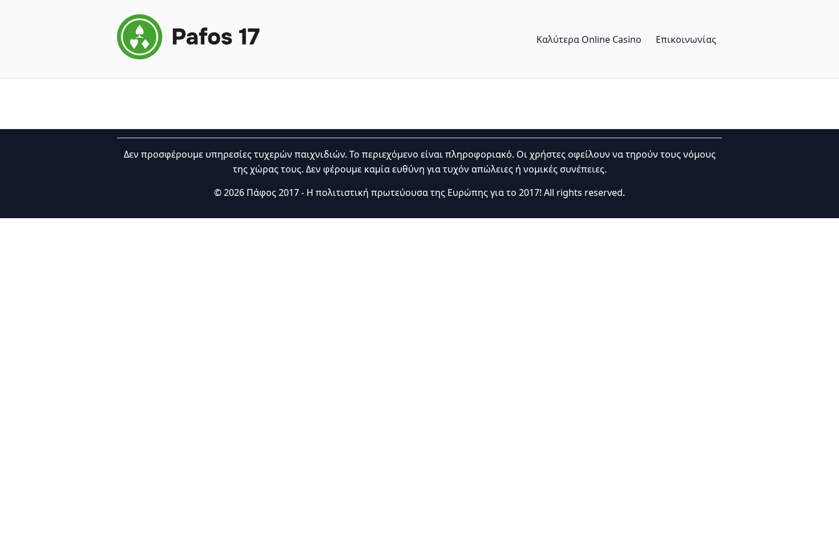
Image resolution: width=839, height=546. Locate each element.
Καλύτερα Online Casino (589, 39)
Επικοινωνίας (686, 39)
